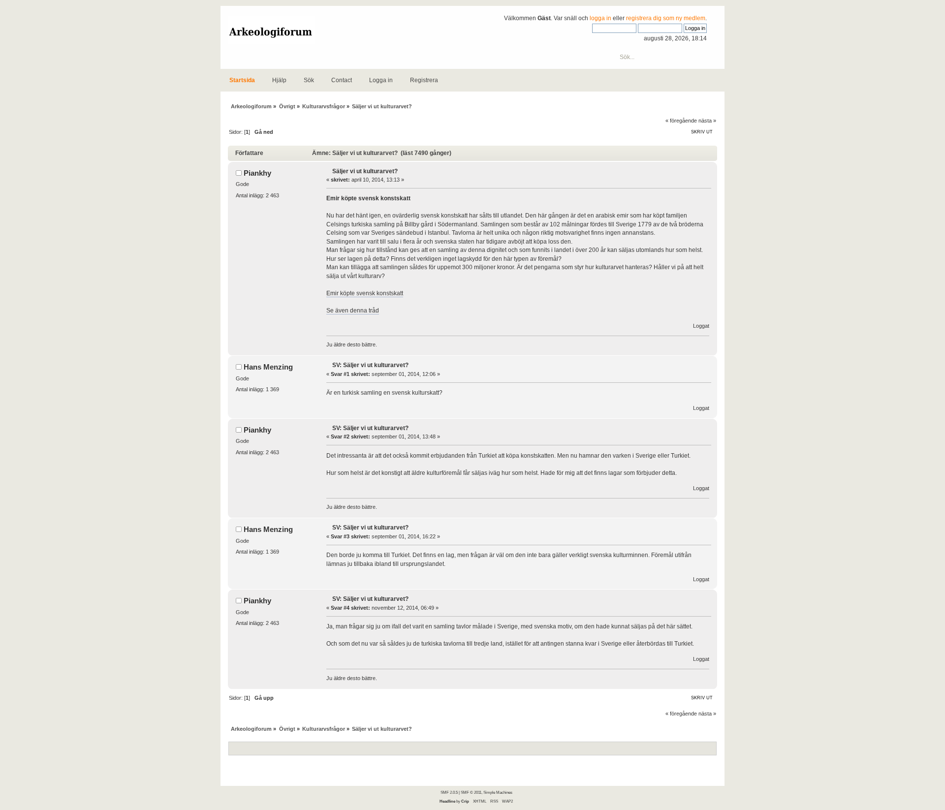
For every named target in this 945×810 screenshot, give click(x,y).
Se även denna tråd (352, 310)
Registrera (424, 80)
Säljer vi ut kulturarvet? (365, 171)
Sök (309, 80)
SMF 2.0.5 (449, 792)
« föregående (681, 121)
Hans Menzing (268, 367)
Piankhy (257, 173)
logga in (600, 18)
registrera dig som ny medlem (665, 18)
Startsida (242, 80)
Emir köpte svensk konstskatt (364, 293)
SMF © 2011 (471, 792)
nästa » (707, 121)
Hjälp (279, 80)
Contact (341, 80)
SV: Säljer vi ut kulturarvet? (370, 365)
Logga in (381, 80)
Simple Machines (497, 792)
